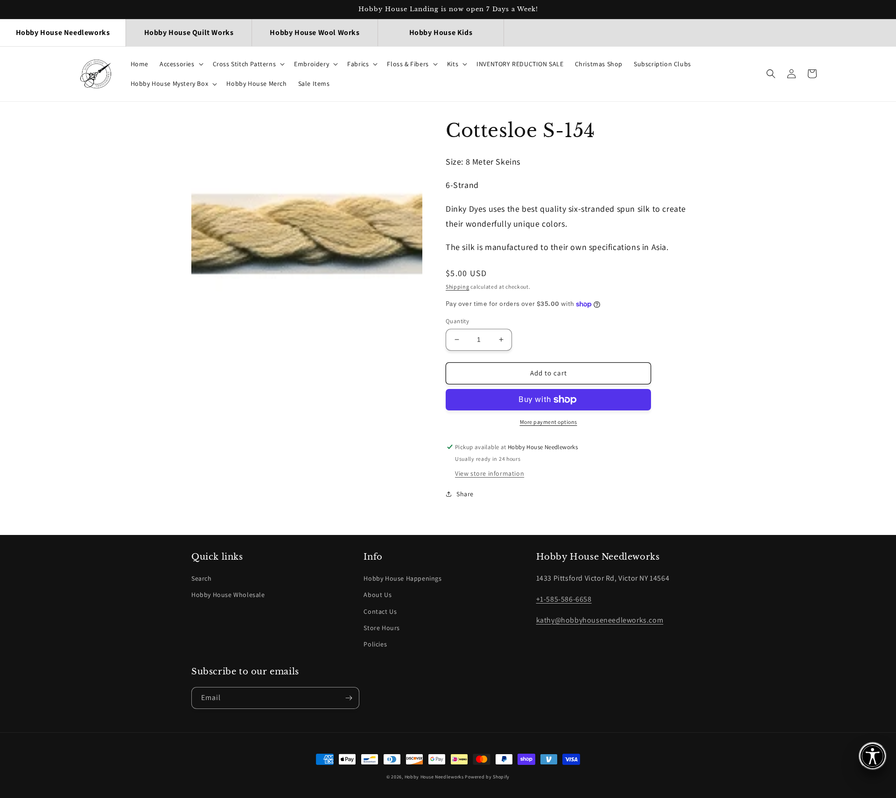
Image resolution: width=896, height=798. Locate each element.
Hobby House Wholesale (228, 594)
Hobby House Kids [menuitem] (441, 32)
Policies (375, 644)
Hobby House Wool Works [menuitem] (314, 32)
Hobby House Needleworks (434, 777)
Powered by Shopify (487, 777)
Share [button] (465, 494)
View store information (489, 473)
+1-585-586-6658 (564, 599)
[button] (180, 64)
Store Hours (382, 628)
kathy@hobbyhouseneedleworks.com (600, 620)
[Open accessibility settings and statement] (873, 756)
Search (201, 578)
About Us (378, 594)
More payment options (548, 421)
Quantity (457, 321)
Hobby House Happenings (402, 578)
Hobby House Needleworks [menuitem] (63, 32)
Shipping (457, 286)
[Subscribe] (348, 698)
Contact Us (380, 611)
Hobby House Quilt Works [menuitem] (189, 32)
